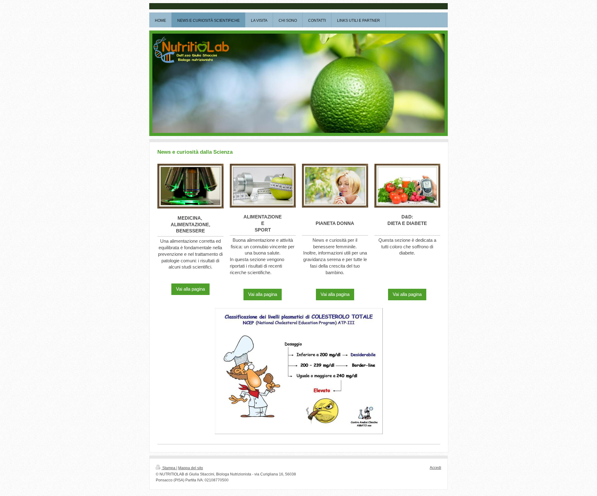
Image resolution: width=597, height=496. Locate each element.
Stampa (168, 468)
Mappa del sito (190, 468)
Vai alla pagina (190, 289)
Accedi (435, 468)
